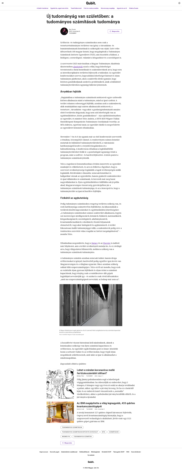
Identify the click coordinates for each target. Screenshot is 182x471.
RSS (127, 452)
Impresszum (44, 452)
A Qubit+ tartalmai (42, 8)
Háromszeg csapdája (108, 8)
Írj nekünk (91, 455)
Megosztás (115, 31)
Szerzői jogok (54, 452)
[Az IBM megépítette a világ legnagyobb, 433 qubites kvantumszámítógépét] (60, 412)
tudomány (72, 33)
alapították (78, 66)
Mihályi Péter (80, 376)
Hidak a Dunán (133, 8)
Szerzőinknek (136, 452)
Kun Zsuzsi (72, 29)
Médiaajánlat (95, 452)
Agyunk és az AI (122, 8)
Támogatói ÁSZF (118, 452)
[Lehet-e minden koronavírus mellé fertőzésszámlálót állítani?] (60, 383)
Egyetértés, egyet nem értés (59, 8)
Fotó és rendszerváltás (91, 8)
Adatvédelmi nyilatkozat (69, 452)
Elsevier (107, 243)
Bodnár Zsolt (80, 409)
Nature (94, 243)
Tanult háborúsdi (76, 8)
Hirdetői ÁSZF (106, 452)
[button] (72, 427)
